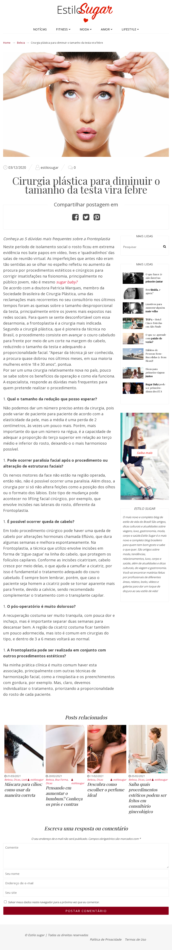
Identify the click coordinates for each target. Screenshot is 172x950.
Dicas (17, 779)
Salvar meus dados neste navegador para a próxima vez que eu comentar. (53, 902)
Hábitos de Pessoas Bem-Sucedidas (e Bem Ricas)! (156, 355)
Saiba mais (144, 453)
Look (24, 779)
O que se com (156, 338)
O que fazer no (154, 278)
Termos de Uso (135, 939)
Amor (105, 29)
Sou (153, 291)
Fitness (62, 29)
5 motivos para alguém (155, 307)
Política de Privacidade (105, 939)
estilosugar (50, 167)
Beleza (21, 43)
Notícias (40, 29)
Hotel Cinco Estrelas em (154, 323)
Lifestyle (129, 29)
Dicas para (155, 372)
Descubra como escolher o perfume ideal (105, 789)
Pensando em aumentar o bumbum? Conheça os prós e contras (64, 796)
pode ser (155, 388)
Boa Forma (61, 779)
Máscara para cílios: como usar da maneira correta (23, 789)
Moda (84, 29)
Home (6, 43)
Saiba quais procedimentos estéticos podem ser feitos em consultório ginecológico (147, 797)
